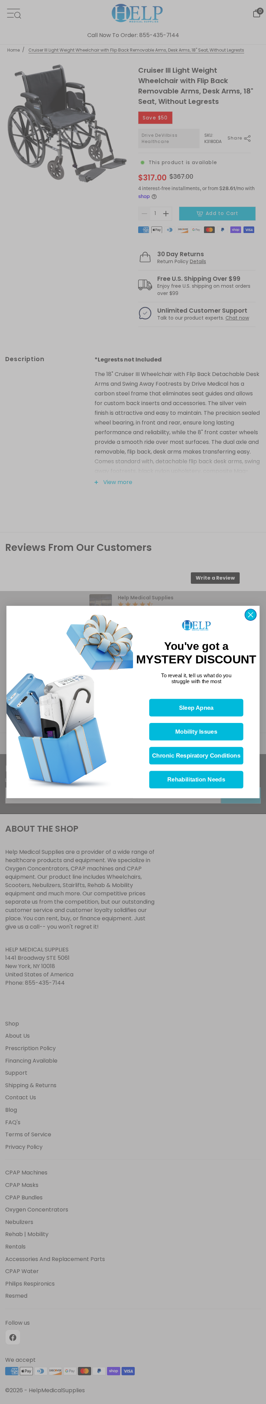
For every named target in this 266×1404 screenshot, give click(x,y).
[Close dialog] (250, 614)
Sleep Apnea (196, 708)
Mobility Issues (196, 731)
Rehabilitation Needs (196, 780)
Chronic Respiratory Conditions (196, 755)
